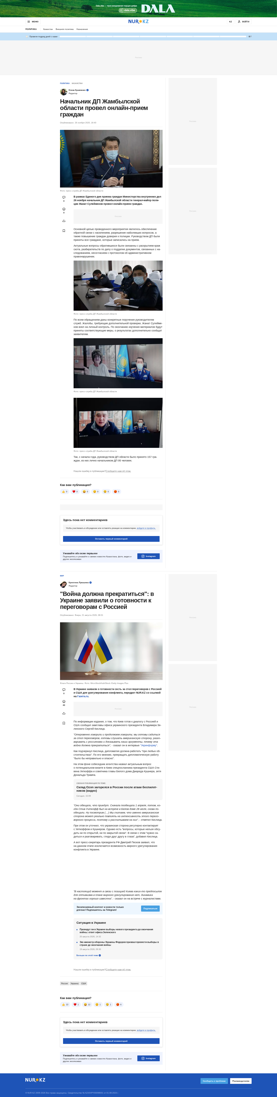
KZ (230, 21)
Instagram (151, 556)
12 (89, 1004)
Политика (31, 29)
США (83, 983)
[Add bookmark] (63, 230)
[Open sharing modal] (64, 220)
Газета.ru (82, 696)
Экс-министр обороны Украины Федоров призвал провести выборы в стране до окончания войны (119, 943)
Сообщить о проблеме (214, 1081)
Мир (62, 576)
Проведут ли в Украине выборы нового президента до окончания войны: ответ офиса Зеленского (116, 931)
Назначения (82, 29)
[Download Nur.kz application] (138, 8)
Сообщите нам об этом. (118, 471)
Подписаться (150, 908)
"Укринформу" (148, 745)
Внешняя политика (65, 29)
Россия (64, 983)
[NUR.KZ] (138, 21)
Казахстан (48, 29)
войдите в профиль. (146, 528)
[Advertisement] (138, 57)
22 (67, 1004)
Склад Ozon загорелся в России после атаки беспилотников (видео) (116, 788)
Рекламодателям (240, 1081)
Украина (74, 983)
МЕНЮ (35, 21)
